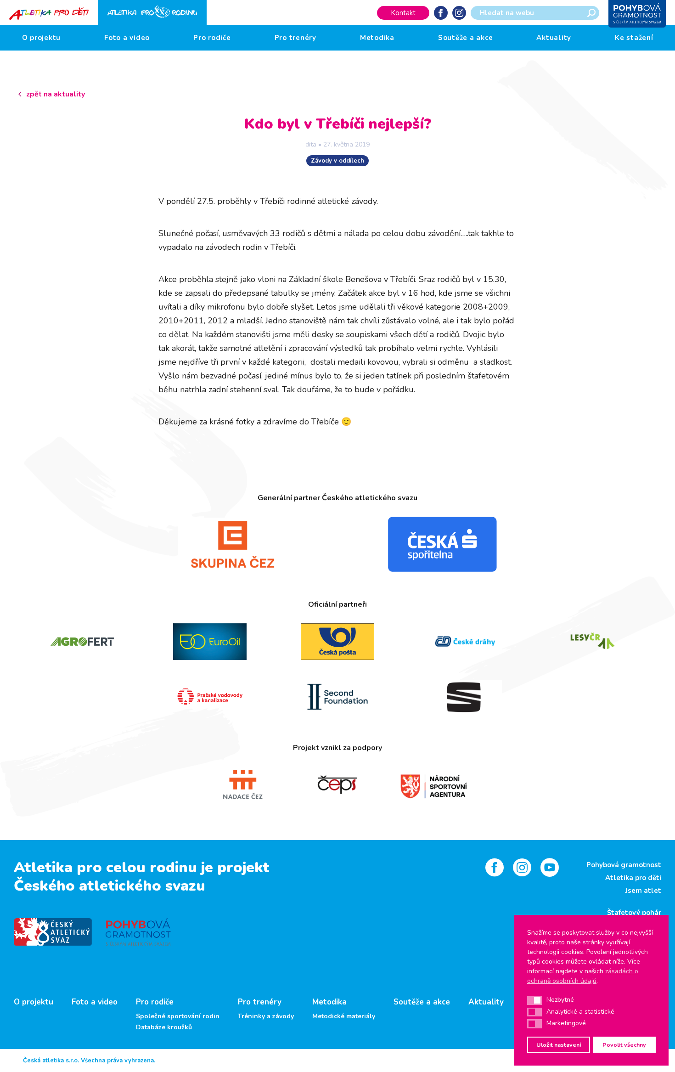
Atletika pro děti (633, 877)
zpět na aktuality (55, 94)
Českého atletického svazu (109, 886)
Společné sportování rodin (177, 1016)
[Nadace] (241, 785)
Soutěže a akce (465, 37)
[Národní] (433, 785)
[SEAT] (465, 696)
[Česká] (442, 544)
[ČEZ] (232, 544)
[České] (465, 641)
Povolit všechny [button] (624, 1045)
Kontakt (403, 12)
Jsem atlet (643, 890)
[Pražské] (210, 696)
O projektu (41, 37)
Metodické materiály (343, 1016)
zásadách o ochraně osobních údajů (582, 976)
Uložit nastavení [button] (558, 1045)
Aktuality (553, 37)
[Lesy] (593, 641)
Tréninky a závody (266, 1016)
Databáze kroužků (164, 1027)
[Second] (337, 696)
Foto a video (127, 37)
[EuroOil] (210, 641)
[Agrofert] (82, 641)
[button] (534, 1000)
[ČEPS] (337, 785)
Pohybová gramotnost (623, 864)
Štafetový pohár (634, 912)
